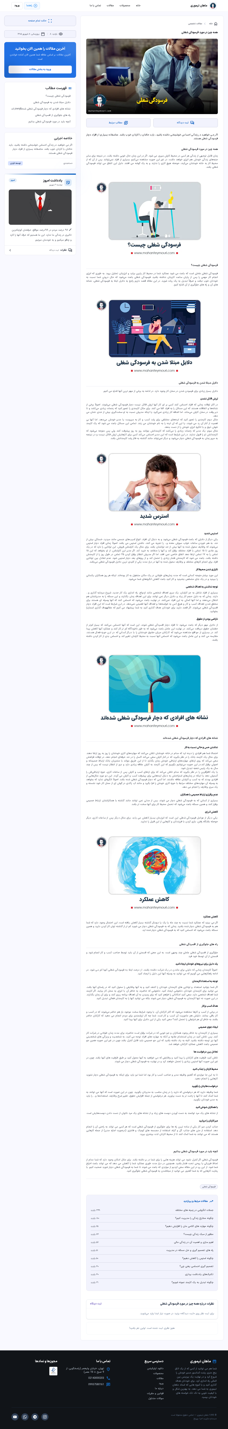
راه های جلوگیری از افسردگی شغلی (53, 115)
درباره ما (159, 1388)
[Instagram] (44, 1416)
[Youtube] (15, 1416)
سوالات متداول (156, 1398)
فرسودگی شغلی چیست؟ (58, 96)
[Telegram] (34, 1416)
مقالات (160, 1378)
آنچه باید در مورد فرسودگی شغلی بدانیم (49, 122)
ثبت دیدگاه (96, 1304)
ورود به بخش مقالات (40, 69)
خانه (213, 24)
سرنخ (196, 1418)
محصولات (158, 1373)
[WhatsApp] (24, 1416)
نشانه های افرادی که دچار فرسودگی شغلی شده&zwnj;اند (41, 109)
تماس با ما (95, 5)
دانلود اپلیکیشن (155, 1368)
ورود (161, 1383)
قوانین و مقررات (155, 1393)
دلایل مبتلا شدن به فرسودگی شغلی (52, 102)
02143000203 (96, 1378)
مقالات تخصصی (195, 23)
